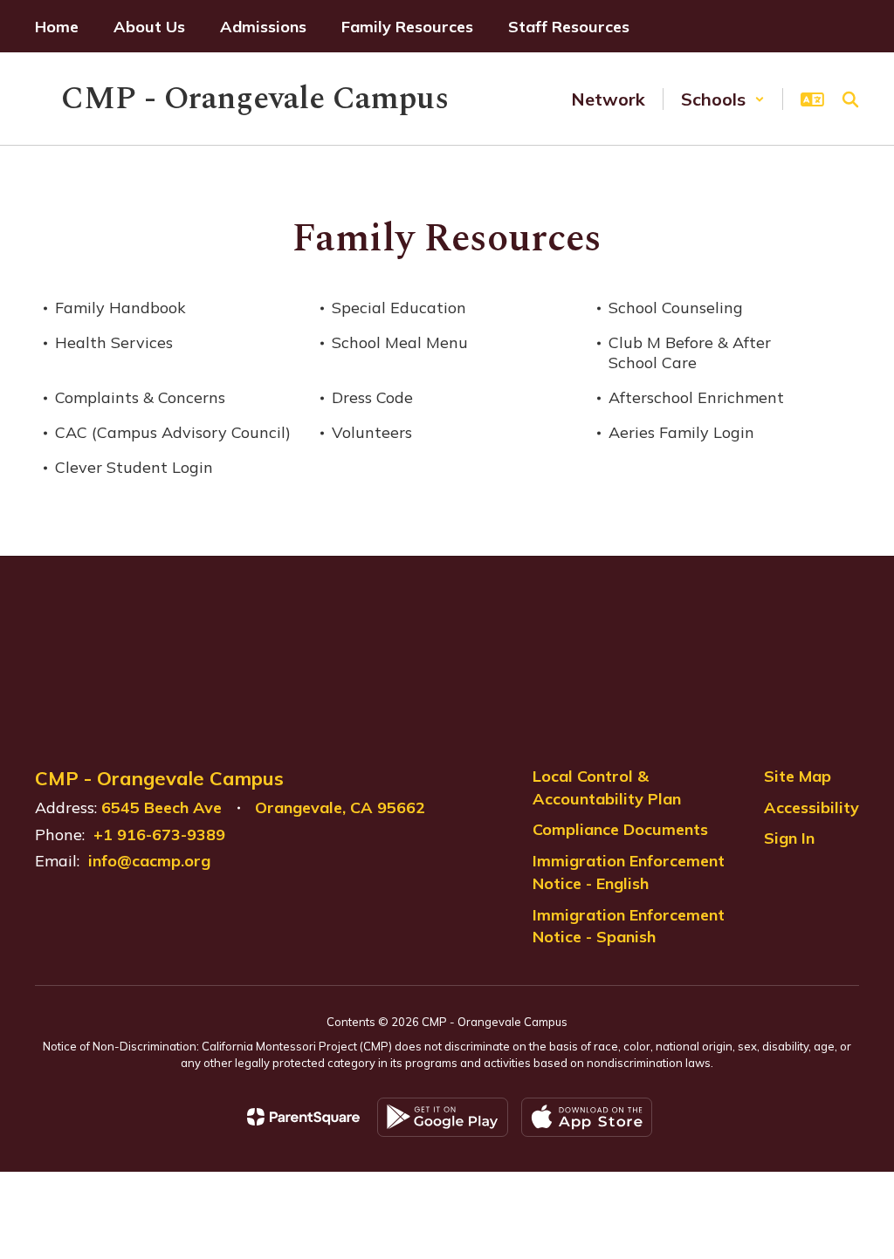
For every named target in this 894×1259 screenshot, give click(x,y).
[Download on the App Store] (586, 1117)
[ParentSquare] (303, 1117)
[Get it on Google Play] (442, 1117)
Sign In (789, 838)
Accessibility (811, 807)
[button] (723, 99)
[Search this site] (850, 99)
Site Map (797, 776)
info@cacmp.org (149, 861)
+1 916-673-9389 (159, 835)
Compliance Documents (620, 829)
